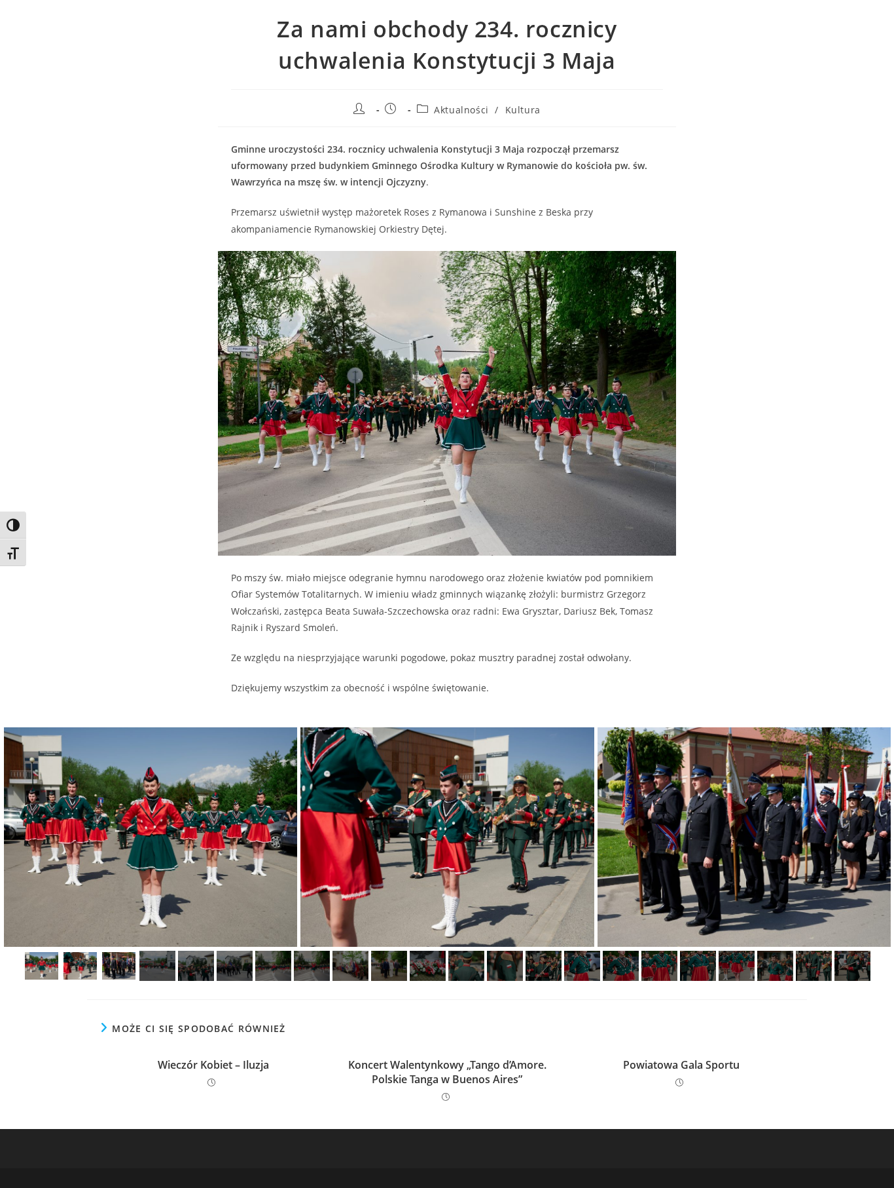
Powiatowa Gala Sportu (681, 1065)
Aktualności (461, 110)
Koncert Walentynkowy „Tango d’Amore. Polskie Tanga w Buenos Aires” (447, 1072)
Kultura (523, 110)
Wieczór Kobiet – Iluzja (213, 1065)
